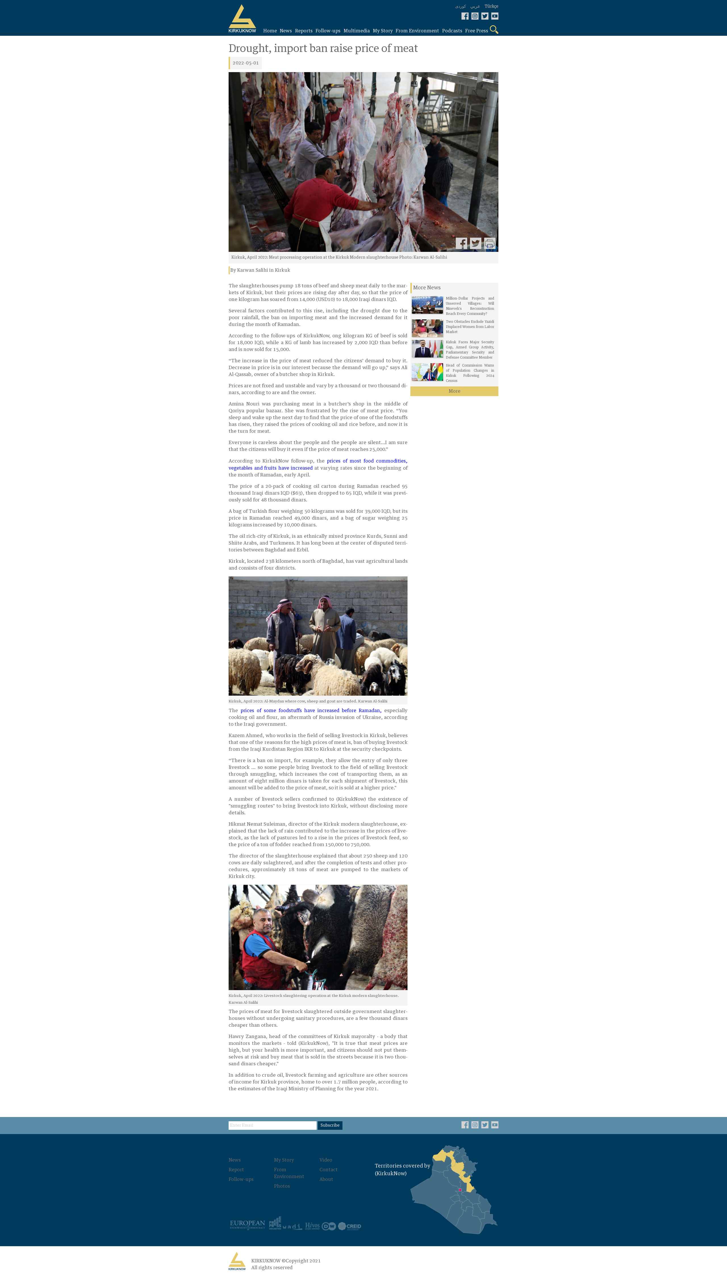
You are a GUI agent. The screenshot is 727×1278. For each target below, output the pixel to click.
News (235, 1160)
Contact (328, 1170)
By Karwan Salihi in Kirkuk (260, 270)
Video (325, 1160)
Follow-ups (241, 1179)
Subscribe (330, 1126)
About (326, 1179)
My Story (284, 1160)
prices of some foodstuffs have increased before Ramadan (310, 710)
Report (236, 1170)
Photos (282, 1186)
